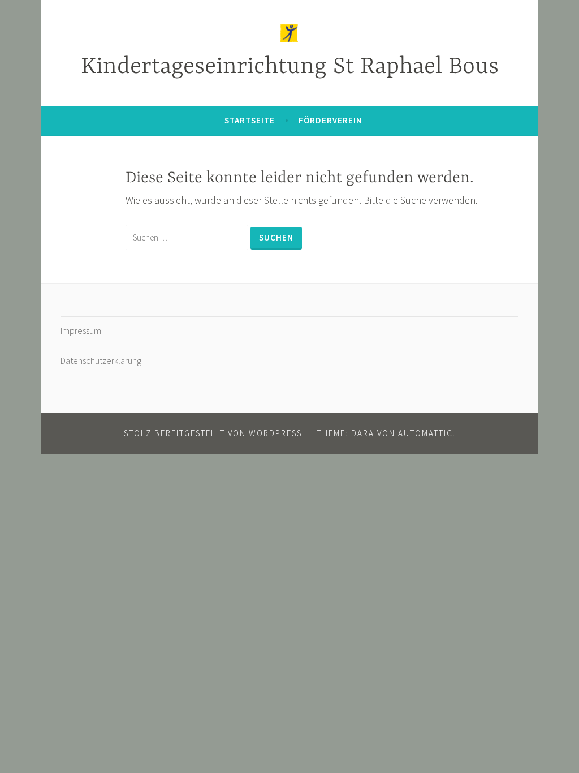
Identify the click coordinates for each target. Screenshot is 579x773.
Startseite (249, 120)
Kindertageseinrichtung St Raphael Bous (290, 67)
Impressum (81, 330)
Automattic (425, 433)
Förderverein (330, 120)
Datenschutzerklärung (101, 360)
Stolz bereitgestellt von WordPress (213, 433)
